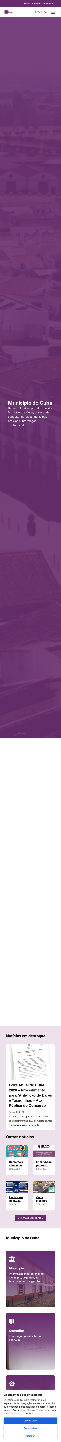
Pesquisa (41, 12)
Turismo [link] (25, 4)
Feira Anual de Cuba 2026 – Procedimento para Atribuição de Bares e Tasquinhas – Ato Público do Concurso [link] (30, 1095)
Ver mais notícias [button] (29, 1218)
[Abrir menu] (53, 12)
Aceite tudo (30, 1420)
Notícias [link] (36, 4)
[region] (30, 1416)
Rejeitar (30, 1435)
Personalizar (30, 1428)
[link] (8, 14)
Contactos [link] (48, 4)
